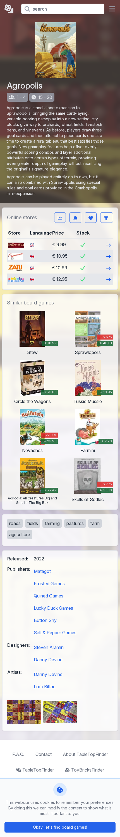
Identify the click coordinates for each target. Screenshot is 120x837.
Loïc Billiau (45, 686)
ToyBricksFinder (87, 770)
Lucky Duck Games (53, 608)
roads (15, 523)
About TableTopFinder (85, 754)
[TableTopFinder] (10, 9)
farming (52, 523)
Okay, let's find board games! (60, 827)
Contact (43, 754)
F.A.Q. (18, 754)
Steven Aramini (49, 647)
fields (32, 523)
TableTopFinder (38, 770)
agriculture (19, 534)
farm (95, 523)
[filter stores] (106, 217)
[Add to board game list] (91, 217)
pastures (75, 523)
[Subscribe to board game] (75, 217)
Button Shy (45, 620)
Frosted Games (49, 583)
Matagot (42, 571)
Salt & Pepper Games (55, 632)
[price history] (60, 217)
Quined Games (48, 596)
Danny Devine (48, 659)
